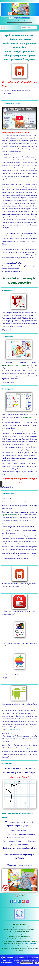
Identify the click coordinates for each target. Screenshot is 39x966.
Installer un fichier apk (15, 729)
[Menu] (3, 27)
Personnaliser (26, 963)
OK (37, 963)
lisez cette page (25, 748)
